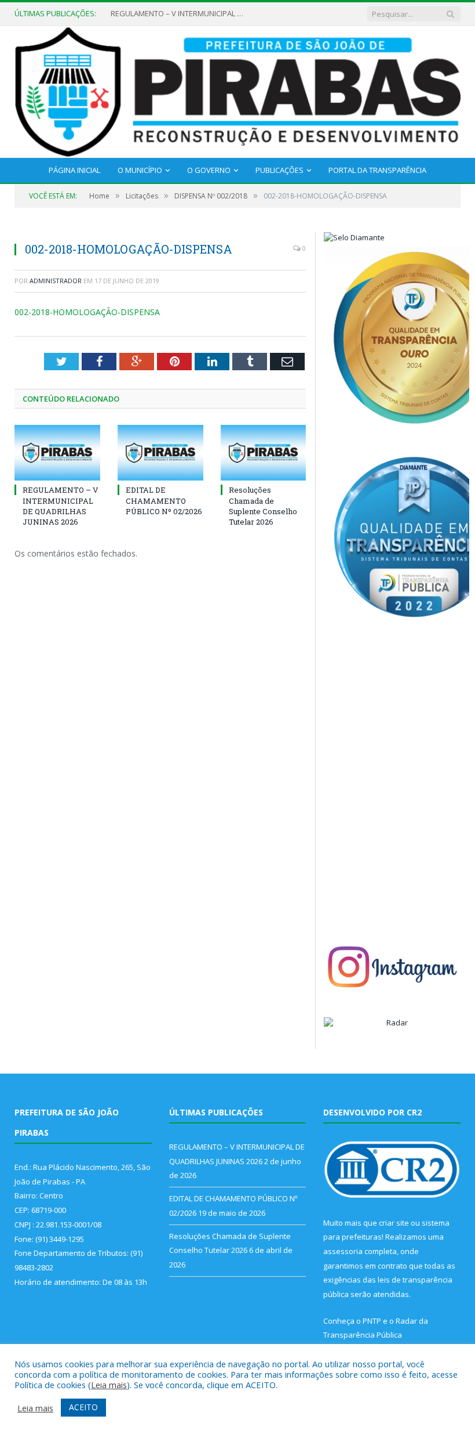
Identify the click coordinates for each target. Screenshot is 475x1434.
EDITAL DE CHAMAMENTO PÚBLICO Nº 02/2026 (164, 500)
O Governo (209, 170)
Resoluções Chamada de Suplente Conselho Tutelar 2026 (263, 506)
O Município (140, 170)
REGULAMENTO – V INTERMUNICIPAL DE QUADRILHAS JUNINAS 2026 (180, 14)
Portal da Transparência (377, 170)
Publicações (279, 170)
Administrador (56, 280)
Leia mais (109, 1384)
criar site (394, 1223)
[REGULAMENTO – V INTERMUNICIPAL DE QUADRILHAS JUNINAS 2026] (57, 453)
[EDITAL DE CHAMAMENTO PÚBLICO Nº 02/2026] (160, 453)
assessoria (343, 1251)
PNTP (372, 1321)
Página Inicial (74, 170)
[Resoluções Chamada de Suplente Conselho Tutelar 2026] (263, 453)
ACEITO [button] (83, 1407)
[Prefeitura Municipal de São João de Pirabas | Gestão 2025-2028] (237, 89)
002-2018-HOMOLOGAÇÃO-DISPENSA (87, 311)
